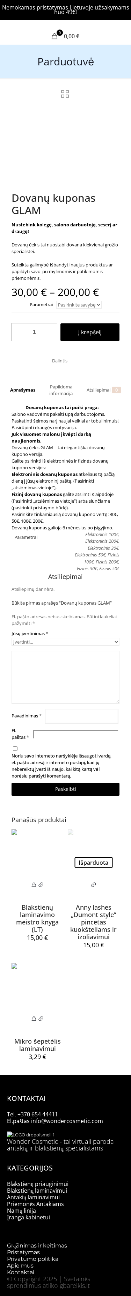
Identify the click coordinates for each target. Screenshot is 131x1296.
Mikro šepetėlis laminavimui (37, 1045)
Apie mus (21, 1265)
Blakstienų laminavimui (37, 1190)
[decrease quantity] (19, 332)
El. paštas (20, 733)
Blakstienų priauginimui (37, 1184)
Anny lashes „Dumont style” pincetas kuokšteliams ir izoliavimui (93, 922)
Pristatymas (23, 1252)
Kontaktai (20, 1272)
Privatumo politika (32, 1259)
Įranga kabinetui (28, 1217)
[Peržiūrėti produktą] (40, 886)
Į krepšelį (90, 332)
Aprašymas (22, 390)
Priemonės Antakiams (35, 1204)
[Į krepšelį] (33, 886)
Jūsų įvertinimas (30, 633)
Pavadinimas (27, 716)
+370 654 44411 (37, 1114)
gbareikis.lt (75, 1285)
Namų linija (21, 1210)
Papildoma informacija (61, 389)
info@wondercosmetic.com (67, 1121)
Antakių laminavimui (33, 1197)
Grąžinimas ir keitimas (37, 1245)
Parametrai (41, 304)
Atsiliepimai (102, 390)
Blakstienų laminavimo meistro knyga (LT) (37, 918)
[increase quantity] (49, 332)
